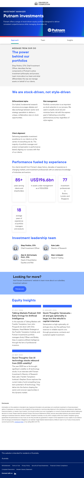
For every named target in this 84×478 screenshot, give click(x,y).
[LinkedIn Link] (15, 473)
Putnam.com (20, 289)
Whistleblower (6, 466)
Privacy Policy (26, 466)
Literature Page (19, 422)
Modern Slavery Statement (24, 469)
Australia (5, 458)
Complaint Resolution (8, 469)
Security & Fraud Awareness (40, 466)
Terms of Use (16, 466)
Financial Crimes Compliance (59, 466)
